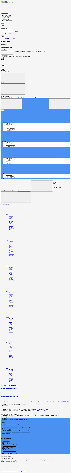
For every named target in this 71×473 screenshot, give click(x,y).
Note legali (5, 442)
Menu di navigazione (26, 201)
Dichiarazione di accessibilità (9, 446)
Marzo (11, 218)
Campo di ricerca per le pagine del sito (9, 190)
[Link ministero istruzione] (7, 2)
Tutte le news (6, 204)
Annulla (2, 96)
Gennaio (11, 216)
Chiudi (2, 61)
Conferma (7, 96)
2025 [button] (7, 240)
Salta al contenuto (4, 1)
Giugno (10, 222)
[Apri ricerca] (59, 103)
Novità (54, 182)
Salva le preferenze (11, 416)
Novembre (11, 228)
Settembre (11, 226)
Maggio (11, 221)
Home (54, 181)
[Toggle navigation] (11, 103)
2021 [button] (7, 342)
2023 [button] (7, 291)
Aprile (10, 219)
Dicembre (11, 229)
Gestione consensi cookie (8, 449)
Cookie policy (6, 441)
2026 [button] (7, 214)
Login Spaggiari (36, 53)
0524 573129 (8, 428)
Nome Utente (17, 29)
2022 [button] (7, 317)
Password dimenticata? (6, 33)
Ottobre (10, 227)
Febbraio (11, 217)
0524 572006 (8, 429)
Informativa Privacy (7, 443)
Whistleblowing (6, 448)
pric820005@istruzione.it (17, 430)
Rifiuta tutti (12, 404)
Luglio (10, 223)
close (2, 110)
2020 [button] (7, 368)
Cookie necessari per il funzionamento (9, 414)
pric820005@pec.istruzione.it (18, 432)
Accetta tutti (21, 404)
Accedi (2, 22)
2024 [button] (7, 266)
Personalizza (3, 404)
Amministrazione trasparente (9, 451)
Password (16, 31)
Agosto (10, 224)
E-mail (15, 51)
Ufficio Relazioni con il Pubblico (10, 444)
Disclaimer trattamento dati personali (9, 461)
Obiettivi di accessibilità (8, 447)
